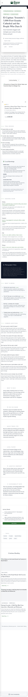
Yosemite (5, 536)
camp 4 (15, 538)
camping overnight (14, 44)
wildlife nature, (6, 44)
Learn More (14, 523)
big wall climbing (18, 536)
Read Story (4, 585)
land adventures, (19, 43)
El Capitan (11, 536)
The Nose (5, 538)
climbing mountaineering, (9, 43)
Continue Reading (13, 80)
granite (10, 538)
